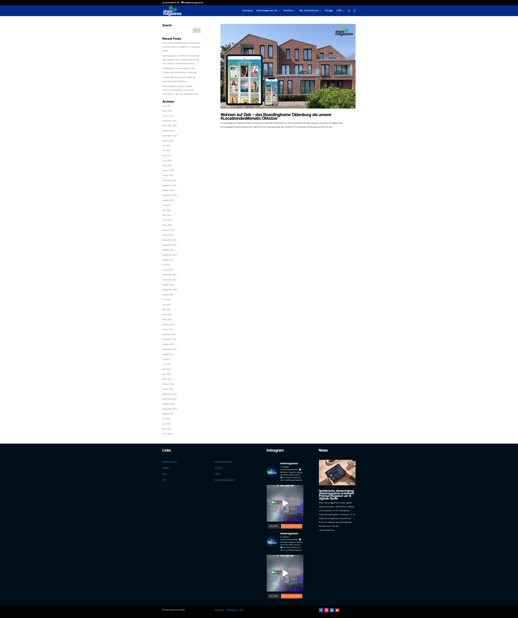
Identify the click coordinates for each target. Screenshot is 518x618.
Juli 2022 (166, 300)
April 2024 (166, 220)
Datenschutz (231, 610)
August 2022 (167, 295)
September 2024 (169, 195)
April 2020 (166, 434)
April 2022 (166, 314)
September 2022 (169, 290)
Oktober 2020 (168, 404)
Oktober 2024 (168, 190)
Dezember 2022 (169, 275)
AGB (241, 610)
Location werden (169, 462)
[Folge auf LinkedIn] (332, 610)
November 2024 (169, 185)
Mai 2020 (166, 429)
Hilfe (339, 10)
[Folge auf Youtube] (337, 610)
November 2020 (169, 399)
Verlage (329, 10)
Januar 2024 (167, 235)
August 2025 (167, 141)
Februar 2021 (168, 384)
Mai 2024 (166, 215)
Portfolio (288, 10)
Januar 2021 (167, 389)
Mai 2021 (166, 369)
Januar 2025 (167, 175)
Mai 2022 (166, 310)
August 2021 (167, 354)
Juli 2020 (166, 419)
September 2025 (169, 136)
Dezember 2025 (169, 121)
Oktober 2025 (168, 131)
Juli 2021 (166, 359)
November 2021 (169, 339)
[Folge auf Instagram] (326, 610)
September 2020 (169, 409)
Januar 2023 (167, 270)
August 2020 (167, 414)
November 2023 (169, 245)
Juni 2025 (166, 151)
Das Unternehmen (309, 10)
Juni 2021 (166, 364)
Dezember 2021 (169, 334)
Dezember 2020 (169, 394)
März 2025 (167, 166)
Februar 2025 (168, 170)
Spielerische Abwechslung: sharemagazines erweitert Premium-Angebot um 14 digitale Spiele (181, 47)
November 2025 (169, 126)
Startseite (247, 10)
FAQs (164, 474)
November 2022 (169, 280)
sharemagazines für (266, 10)
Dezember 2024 (169, 180)
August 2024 (167, 200)
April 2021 (166, 374)
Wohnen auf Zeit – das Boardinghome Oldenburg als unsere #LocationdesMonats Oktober (275, 116)
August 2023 (167, 260)
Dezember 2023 (169, 240)
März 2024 (167, 225)
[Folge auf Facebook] (321, 610)
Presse (217, 474)
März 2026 (167, 111)
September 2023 (169, 255)
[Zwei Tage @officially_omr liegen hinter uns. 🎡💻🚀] (285, 503)
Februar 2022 (168, 324)
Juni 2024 (166, 210)
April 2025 (166, 161)
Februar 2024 (168, 230)
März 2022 (167, 319)
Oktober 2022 (168, 285)
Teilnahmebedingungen (225, 480)
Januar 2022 (167, 329)
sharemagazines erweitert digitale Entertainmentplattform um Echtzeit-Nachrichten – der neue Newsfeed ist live (180, 90)
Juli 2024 (166, 205)
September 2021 (169, 349)
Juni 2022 (166, 305)
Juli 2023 (166, 265)
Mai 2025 (166, 156)
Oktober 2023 (168, 250)
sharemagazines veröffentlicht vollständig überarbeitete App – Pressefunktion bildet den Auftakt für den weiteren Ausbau (180, 60)
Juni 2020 (166, 424)
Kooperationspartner (224, 462)
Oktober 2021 (168, 344)
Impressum (219, 610)
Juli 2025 (166, 146)
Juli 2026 (166, 106)
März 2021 (167, 379)
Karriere (218, 468)
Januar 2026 (167, 116)
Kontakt (165, 468)
